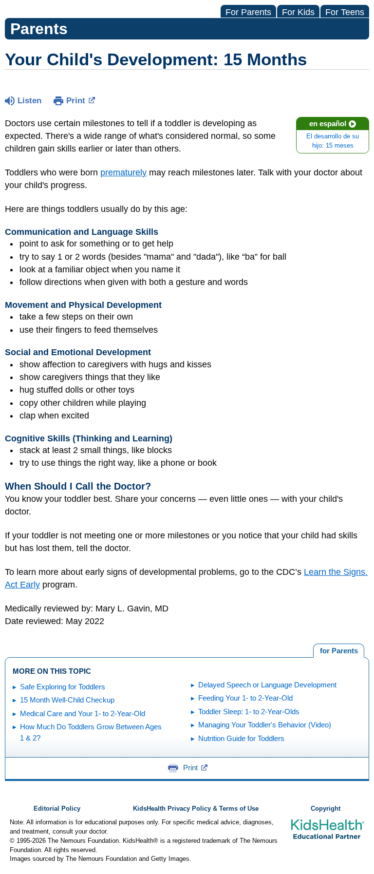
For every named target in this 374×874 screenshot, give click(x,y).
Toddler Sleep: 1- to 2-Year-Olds (248, 711)
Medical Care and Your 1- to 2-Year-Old (82, 713)
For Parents (248, 12)
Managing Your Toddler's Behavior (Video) (264, 725)
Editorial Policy (57, 808)
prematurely (123, 172)
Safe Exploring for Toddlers (62, 687)
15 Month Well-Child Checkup (67, 700)
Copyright (325, 808)
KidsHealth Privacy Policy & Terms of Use (196, 808)
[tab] (338, 651)
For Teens (344, 12)
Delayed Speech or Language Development (267, 685)
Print (75, 100)
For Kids (298, 12)
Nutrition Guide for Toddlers (241, 738)
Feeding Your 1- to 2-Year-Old (245, 698)
